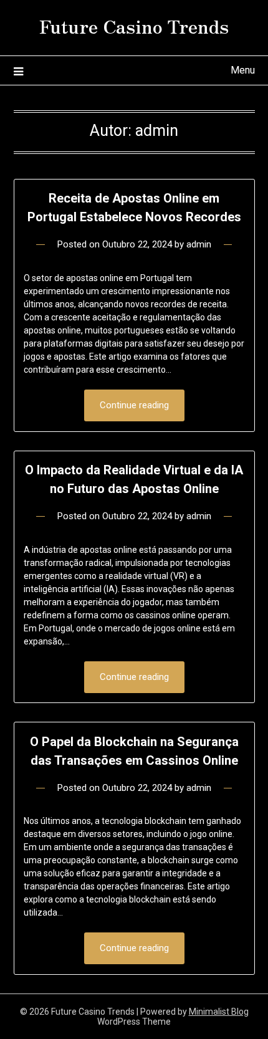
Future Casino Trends (134, 25)
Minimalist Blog (219, 1012)
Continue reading (134, 405)
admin (198, 244)
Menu (243, 70)
